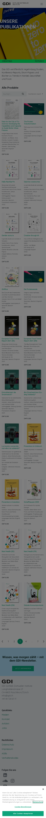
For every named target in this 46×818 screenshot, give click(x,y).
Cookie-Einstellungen (23, 807)
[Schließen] (43, 789)
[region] (23, 802)
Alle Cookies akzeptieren (23, 813)
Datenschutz (38, 802)
